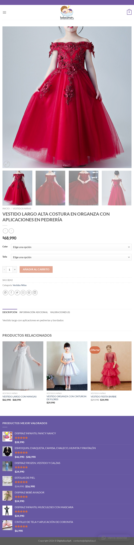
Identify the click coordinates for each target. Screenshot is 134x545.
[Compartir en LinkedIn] (35, 292)
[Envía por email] (23, 292)
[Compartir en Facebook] (11, 292)
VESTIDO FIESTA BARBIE (104, 396)
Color (5, 247)
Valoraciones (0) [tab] (60, 312)
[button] (114, 538)
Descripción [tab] (9, 312)
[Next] (125, 97)
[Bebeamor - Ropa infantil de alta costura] (67, 12)
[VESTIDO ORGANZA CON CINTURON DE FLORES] (67, 366)
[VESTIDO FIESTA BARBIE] (111, 366)
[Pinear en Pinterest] (29, 292)
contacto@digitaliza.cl (84, 540)
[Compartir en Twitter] (17, 292)
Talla (4, 257)
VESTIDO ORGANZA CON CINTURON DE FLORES (66, 398)
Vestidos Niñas (22, 208)
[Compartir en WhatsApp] (5, 292)
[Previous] (9, 97)
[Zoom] (7, 164)
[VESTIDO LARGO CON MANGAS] (22, 366)
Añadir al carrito (36, 269)
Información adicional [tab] (33, 312)
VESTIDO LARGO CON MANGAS (19, 396)
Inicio (6, 208)
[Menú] (4, 12)
